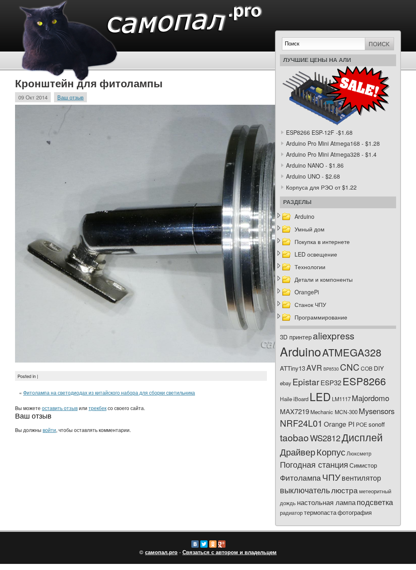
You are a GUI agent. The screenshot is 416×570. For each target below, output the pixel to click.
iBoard (300, 399)
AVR (314, 367)
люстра (344, 489)
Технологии (310, 267)
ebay (285, 383)
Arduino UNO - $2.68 (313, 176)
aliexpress (333, 335)
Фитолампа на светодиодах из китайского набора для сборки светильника (109, 392)
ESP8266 (364, 381)
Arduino (304, 216)
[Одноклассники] (213, 544)
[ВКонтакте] (195, 544)
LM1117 (341, 399)
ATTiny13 (292, 368)
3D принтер (296, 336)
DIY (379, 368)
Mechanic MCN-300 (334, 412)
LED (320, 396)
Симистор (363, 465)
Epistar (305, 382)
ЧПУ (331, 477)
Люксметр (359, 453)
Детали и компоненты (324, 279)
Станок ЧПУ (310, 304)
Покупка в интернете (322, 242)
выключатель (305, 490)
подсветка (375, 501)
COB (367, 368)
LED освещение (316, 254)
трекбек (97, 407)
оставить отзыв (60, 407)
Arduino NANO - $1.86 (315, 165)
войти (49, 429)
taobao (294, 437)
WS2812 (325, 438)
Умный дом (310, 229)
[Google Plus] (221, 544)
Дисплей (362, 437)
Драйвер (297, 451)
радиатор (291, 512)
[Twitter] (204, 544)
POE (361, 424)
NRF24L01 (301, 423)
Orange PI (339, 424)
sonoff (376, 424)
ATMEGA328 (351, 352)
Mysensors (376, 410)
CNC (350, 367)
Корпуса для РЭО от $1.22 (321, 187)
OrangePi (307, 292)
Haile (286, 399)
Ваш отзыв (70, 97)
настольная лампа (326, 502)
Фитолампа (300, 477)
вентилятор (361, 478)
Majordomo (370, 397)
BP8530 (331, 369)
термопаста (320, 512)
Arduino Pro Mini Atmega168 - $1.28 (333, 143)
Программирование (321, 317)
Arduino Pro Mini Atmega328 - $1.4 (331, 154)
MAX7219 (294, 411)
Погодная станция (314, 464)
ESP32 (331, 382)
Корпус (330, 451)
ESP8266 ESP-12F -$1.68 (319, 132)
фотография (355, 512)
